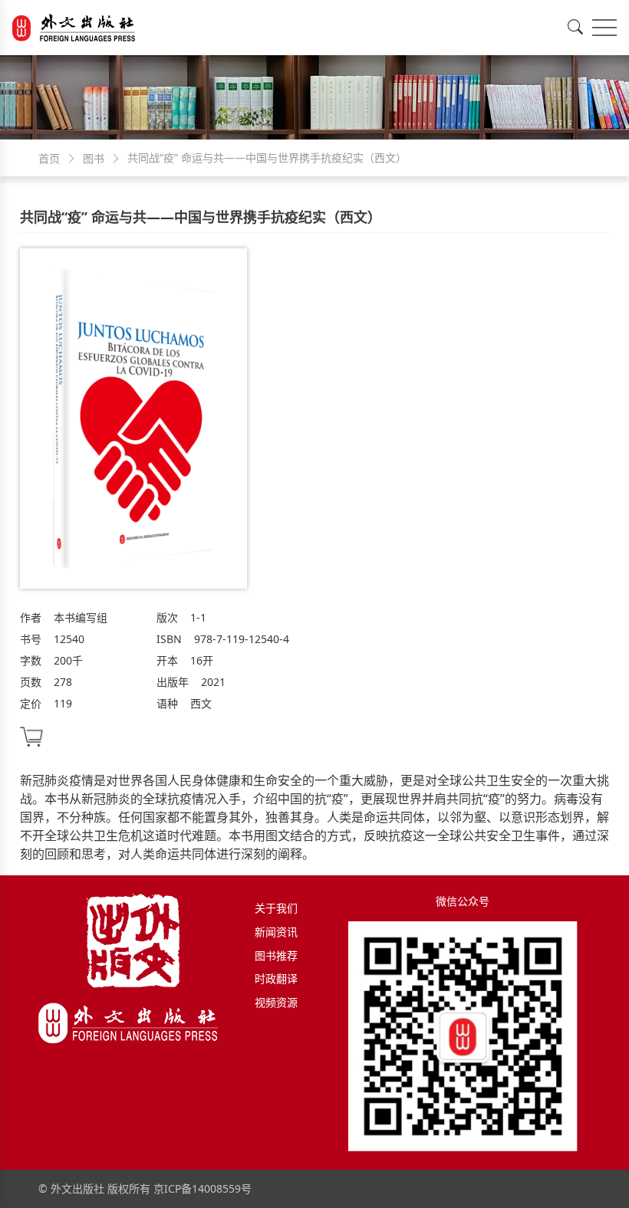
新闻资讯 (276, 931)
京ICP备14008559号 (202, 1188)
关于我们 (276, 908)
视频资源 (276, 1002)
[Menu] (604, 27)
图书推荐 (276, 955)
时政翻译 (276, 978)
